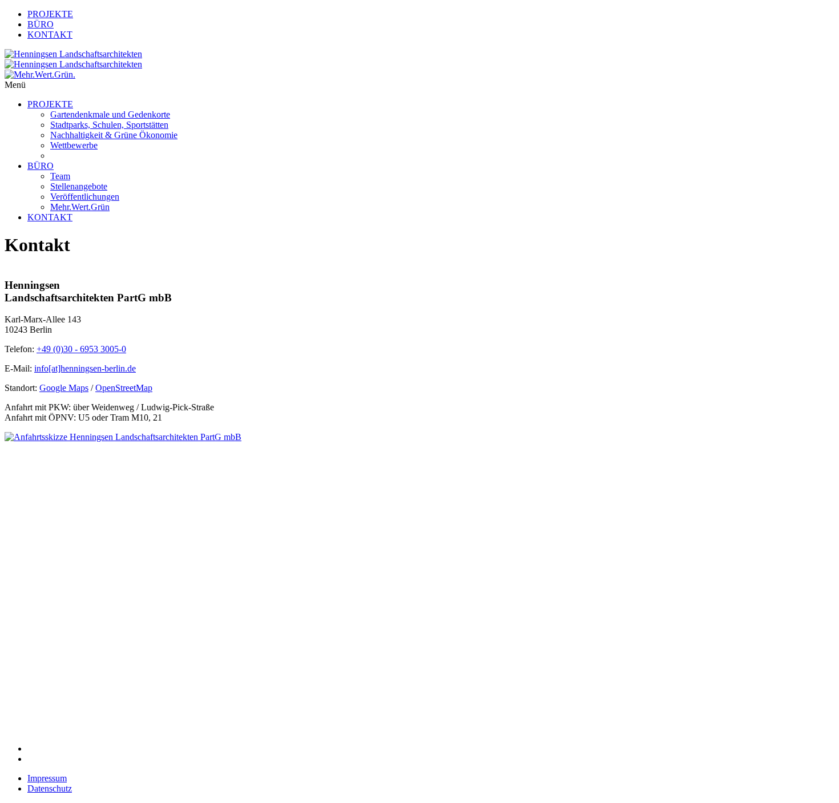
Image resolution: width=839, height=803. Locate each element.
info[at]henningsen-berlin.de (85, 368)
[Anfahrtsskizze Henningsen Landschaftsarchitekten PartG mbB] (176, 571)
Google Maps (63, 388)
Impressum (47, 778)
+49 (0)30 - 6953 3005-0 (81, 349)
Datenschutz (49, 788)
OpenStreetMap (123, 388)
